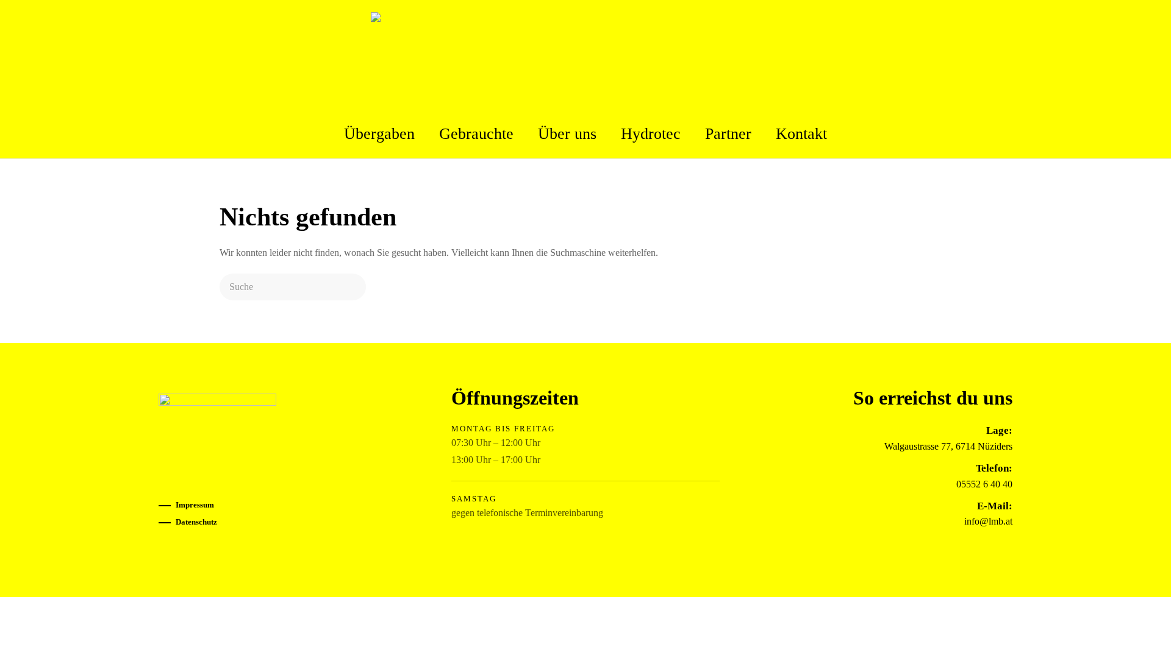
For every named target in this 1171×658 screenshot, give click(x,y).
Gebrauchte (476, 134)
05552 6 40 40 (984, 484)
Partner (728, 134)
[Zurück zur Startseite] (585, 54)
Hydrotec (651, 134)
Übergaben (379, 134)
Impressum (195, 504)
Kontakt (801, 134)
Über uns (567, 134)
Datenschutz (196, 521)
